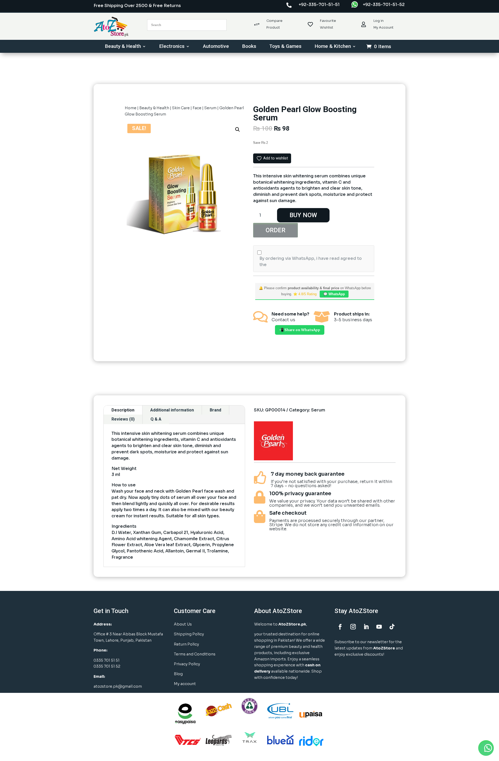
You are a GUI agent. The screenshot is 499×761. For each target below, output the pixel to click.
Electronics (172, 46)
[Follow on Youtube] (378, 626)
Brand (215, 410)
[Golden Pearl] (273, 441)
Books (249, 46)
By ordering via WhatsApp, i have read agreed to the (310, 261)
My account (185, 683)
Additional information (172, 410)
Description (122, 410)
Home (130, 108)
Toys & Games (285, 46)
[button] (237, 129)
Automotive (216, 46)
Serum (210, 108)
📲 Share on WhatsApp (299, 330)
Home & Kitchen (333, 46)
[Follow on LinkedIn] (365, 626)
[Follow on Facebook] (339, 626)
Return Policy (186, 644)
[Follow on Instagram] (352, 626)
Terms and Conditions (194, 654)
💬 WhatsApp (334, 294)
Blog (178, 674)
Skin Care (181, 108)
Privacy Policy (187, 664)
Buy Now (303, 215)
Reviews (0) (123, 419)
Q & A (155, 419)
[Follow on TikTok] (391, 626)
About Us (183, 624)
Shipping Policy (189, 634)
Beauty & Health (123, 46)
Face (197, 108)
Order (275, 230)
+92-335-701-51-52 (384, 4)
